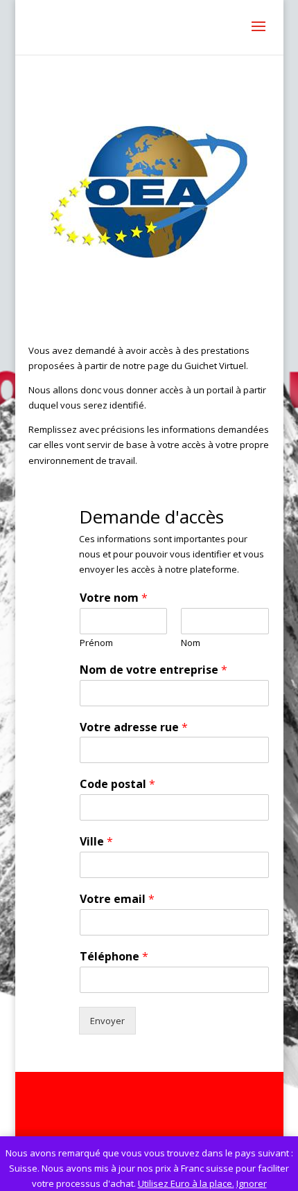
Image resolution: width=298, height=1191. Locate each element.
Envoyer (107, 1020)
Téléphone (114, 956)
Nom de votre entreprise (153, 670)
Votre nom (114, 598)
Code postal (117, 784)
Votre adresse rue (134, 727)
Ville (96, 841)
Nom (190, 643)
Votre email (117, 899)
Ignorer (251, 1183)
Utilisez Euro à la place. (186, 1183)
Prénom (96, 643)
